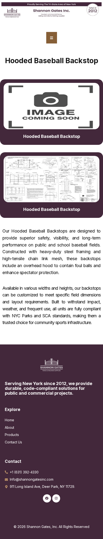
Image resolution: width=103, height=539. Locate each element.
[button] (51, 37)
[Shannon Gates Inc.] (51, 364)
